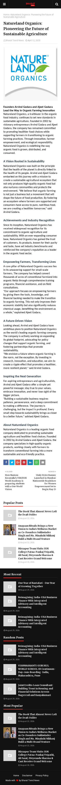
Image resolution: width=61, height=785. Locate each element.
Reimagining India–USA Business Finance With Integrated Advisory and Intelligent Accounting (37, 602)
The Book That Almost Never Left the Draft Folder (37, 513)
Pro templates (49, 780)
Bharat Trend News (15, 40)
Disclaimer (27, 775)
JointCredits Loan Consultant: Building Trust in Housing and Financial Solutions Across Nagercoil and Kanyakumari (35, 690)
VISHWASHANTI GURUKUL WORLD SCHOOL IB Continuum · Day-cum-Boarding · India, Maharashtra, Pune (36, 670)
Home (6, 14)
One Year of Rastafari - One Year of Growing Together (36, 585)
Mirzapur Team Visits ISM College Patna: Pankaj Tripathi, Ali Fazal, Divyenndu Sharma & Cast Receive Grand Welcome (36, 553)
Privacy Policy (42, 775)
